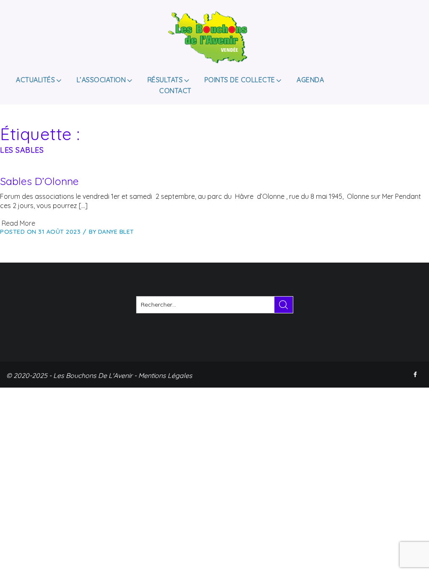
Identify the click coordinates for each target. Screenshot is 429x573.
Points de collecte (239, 79)
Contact (175, 90)
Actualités (35, 79)
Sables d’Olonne (39, 181)
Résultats (165, 79)
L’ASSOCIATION (101, 79)
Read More (17, 223)
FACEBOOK (416, 374)
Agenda (310, 79)
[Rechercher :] (214, 304)
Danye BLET (116, 231)
